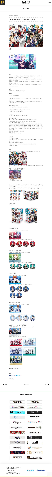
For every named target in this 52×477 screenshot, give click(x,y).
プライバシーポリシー (10, 470)
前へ (6, 384)
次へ (46, 384)
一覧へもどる (26, 384)
